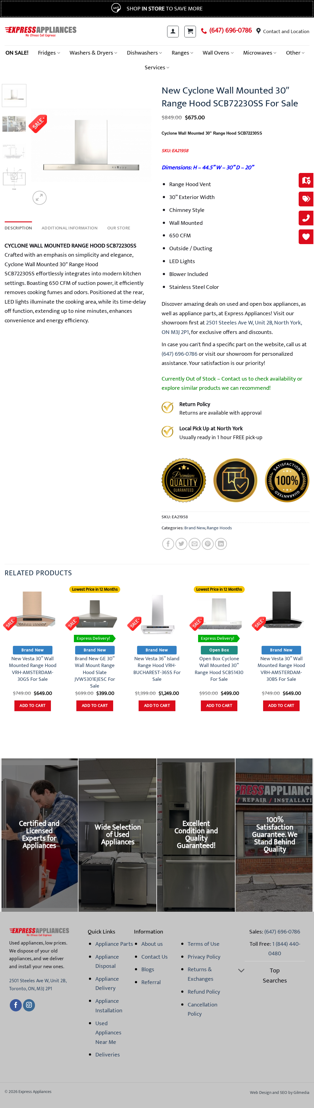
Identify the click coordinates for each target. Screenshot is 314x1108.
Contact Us (154, 957)
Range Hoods (219, 528)
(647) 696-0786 (230, 30)
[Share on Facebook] (168, 544)
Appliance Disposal (107, 961)
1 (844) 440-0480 (284, 948)
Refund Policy (204, 992)
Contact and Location (286, 31)
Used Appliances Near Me (108, 1032)
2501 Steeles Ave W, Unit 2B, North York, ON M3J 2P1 (232, 327)
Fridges (47, 53)
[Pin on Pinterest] (208, 544)
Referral (151, 982)
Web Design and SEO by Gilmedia (279, 1092)
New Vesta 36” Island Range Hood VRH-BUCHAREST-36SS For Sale (157, 669)
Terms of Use (204, 944)
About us (152, 944)
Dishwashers (142, 53)
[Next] (142, 145)
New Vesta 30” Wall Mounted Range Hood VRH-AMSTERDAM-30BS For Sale (281, 669)
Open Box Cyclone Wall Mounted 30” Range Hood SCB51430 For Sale (219, 669)
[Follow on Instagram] (29, 1005)
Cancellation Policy (202, 1009)
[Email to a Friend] (195, 544)
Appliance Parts (114, 944)
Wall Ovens (216, 53)
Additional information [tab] (70, 228)
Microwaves (257, 53)
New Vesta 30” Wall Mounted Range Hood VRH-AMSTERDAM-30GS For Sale (32, 669)
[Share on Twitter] (181, 544)
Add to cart (33, 705)
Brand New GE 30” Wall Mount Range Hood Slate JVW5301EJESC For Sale (95, 672)
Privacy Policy (204, 957)
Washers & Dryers (91, 53)
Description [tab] (18, 228)
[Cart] (190, 31)
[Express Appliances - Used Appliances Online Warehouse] (41, 31)
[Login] (173, 31)
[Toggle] (241, 971)
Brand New (194, 528)
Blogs (147, 969)
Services (155, 67)
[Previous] (40, 145)
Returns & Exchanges (200, 973)
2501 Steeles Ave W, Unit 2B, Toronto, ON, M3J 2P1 (37, 985)
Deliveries (107, 1055)
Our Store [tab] (119, 228)
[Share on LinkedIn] (221, 544)
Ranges (180, 53)
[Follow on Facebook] (16, 1005)
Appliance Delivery (107, 983)
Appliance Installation (108, 1005)
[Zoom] (40, 198)
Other (293, 53)
